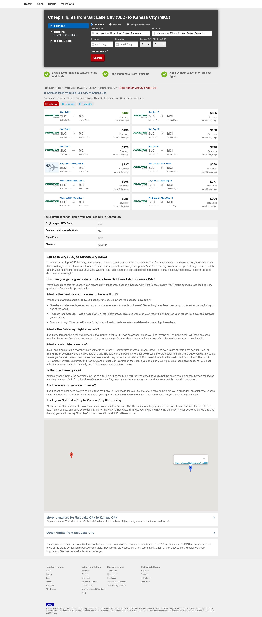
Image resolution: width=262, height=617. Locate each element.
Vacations (67, 4)
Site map (86, 578)
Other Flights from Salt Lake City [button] (70, 532)
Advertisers (146, 578)
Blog (84, 593)
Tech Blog (145, 582)
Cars (40, 4)
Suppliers (145, 574)
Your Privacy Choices (116, 585)
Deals (48, 570)
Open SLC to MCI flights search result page (87, 116)
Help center (112, 574)
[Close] (204, 458)
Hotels (28, 4)
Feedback (111, 578)
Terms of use (87, 585)
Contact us (112, 570)
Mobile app (51, 589)
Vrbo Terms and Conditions (94, 589)
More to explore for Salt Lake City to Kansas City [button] (81, 517)
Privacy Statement (90, 582)
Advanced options (98, 50)
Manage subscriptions (116, 582)
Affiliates (145, 570)
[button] (71, 455)
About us (86, 570)
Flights (52, 4)
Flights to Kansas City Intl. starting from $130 (191, 463)
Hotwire (11, 4)
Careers (85, 574)
